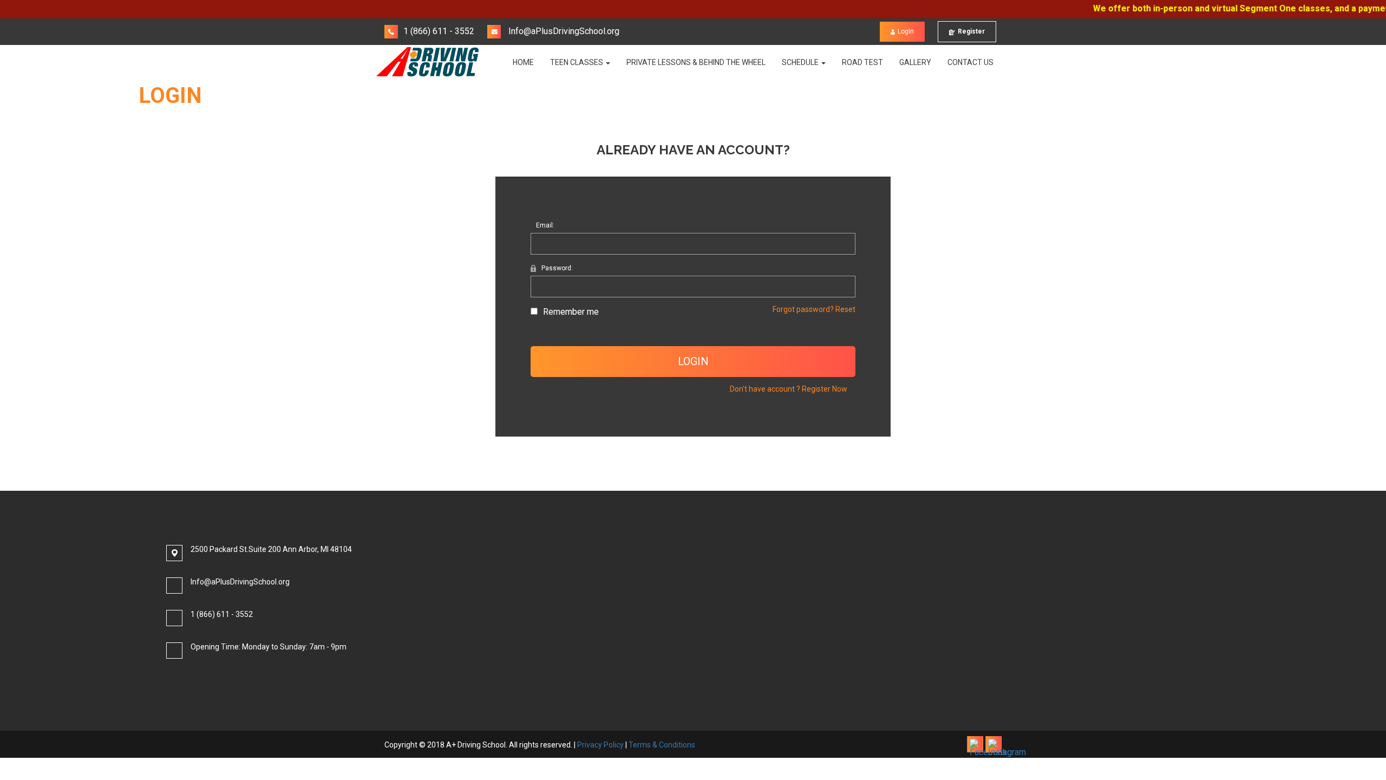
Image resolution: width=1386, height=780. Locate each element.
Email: (545, 225)
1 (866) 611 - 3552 (438, 31)
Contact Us (970, 62)
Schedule (801, 62)
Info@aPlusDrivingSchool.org (562, 31)
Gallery (915, 62)
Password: (557, 268)
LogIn (906, 31)
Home (523, 62)
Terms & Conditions (662, 744)
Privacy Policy (600, 744)
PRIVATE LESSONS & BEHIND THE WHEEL (696, 62)
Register (971, 31)
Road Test (862, 62)
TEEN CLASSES (577, 62)
